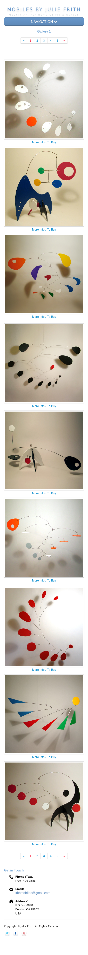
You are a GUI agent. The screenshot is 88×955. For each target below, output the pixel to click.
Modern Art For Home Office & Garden (44, 14)
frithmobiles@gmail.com (32, 893)
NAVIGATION (42, 21)
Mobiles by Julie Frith (44, 9)
